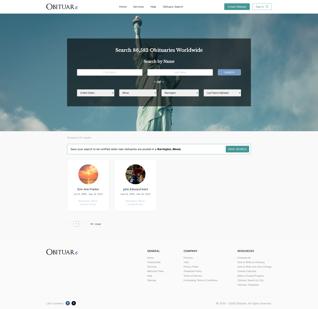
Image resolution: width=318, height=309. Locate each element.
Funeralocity (244, 257)
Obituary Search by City (251, 280)
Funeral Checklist (247, 271)
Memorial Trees (155, 271)
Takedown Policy (193, 271)
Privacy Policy (191, 266)
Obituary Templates (248, 284)
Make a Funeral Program (251, 275)
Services (138, 6)
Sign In (260, 6)
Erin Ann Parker (88, 189)
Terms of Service (193, 275)
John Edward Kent (135, 189)
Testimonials (153, 262)
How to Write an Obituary (251, 262)
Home (123, 6)
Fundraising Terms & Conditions (201, 280)
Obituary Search (173, 6)
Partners (188, 257)
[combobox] (95, 224)
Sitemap (151, 280)
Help (153, 6)
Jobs (186, 262)
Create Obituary (237, 6)
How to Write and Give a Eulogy (255, 266)
